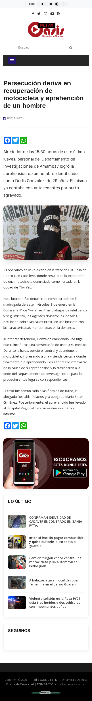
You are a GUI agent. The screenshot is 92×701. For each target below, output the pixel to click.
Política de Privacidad (20, 684)
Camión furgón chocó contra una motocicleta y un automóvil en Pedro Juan (55, 562)
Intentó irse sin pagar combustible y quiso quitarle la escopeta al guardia (56, 542)
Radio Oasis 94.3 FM (45, 680)
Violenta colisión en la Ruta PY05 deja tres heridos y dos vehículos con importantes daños (54, 603)
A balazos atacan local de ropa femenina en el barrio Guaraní (53, 582)
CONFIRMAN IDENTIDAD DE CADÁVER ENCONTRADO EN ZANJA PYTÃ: (55, 522)
